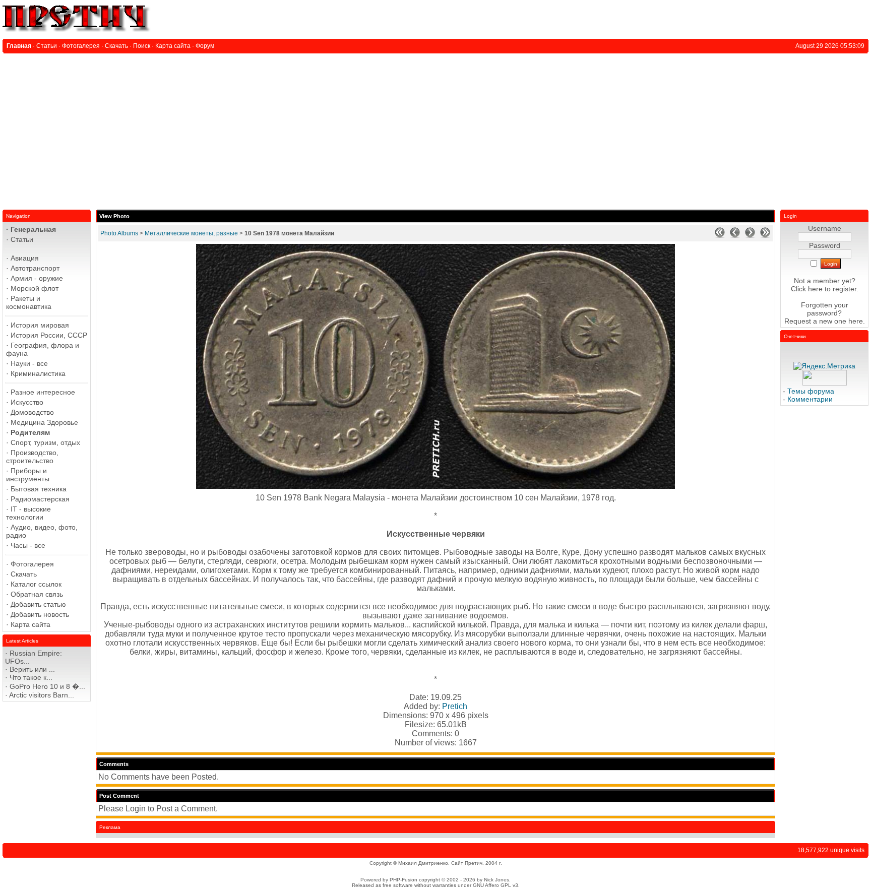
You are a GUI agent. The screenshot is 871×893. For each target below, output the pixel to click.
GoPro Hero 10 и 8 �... (47, 686)
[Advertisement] (435, 129)
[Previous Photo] (734, 235)
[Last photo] (765, 235)
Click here (807, 289)
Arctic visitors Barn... (41, 695)
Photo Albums (119, 233)
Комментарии (810, 399)
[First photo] (719, 235)
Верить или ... (32, 669)
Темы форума (810, 391)
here (855, 321)
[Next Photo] (750, 235)
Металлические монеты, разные (191, 233)
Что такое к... (31, 677)
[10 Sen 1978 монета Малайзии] (435, 486)
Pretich (454, 706)
